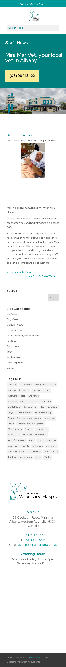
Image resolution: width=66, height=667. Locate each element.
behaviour (24, 390)
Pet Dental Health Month (34, 434)
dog (42, 406)
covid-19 (33, 401)
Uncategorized (15, 362)
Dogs (10, 412)
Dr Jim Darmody (43, 412)
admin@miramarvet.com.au (38, 545)
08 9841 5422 (36, 540)
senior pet (51, 446)
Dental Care (14, 406)
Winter (47, 457)
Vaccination (26, 457)
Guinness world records (29, 418)
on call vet (13, 434)
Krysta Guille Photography (30, 423)
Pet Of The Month (17, 440)
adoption (12, 384)
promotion (13, 446)
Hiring (11, 423)
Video (10, 368)
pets (31, 440)
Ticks (55, 451)
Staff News (50, 140)
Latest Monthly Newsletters (23, 335)
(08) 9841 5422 (22, 75)
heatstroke (49, 418)
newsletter (42, 429)
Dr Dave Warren (24, 412)
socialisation (35, 451)
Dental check (30, 406)
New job (29, 429)
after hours (26, 384)
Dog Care (12, 319)
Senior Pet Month (16, 451)
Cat (47, 390)
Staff (46, 451)
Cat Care (12, 314)
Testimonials (14, 357)
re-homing (37, 446)
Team (10, 351)
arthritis (12, 390)
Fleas (11, 418)
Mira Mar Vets (18, 140)
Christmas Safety (17, 401)
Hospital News (15, 330)
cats (23, 395)
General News (15, 324)
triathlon (12, 457)
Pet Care (12, 341)
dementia (46, 401)
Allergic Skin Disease (45, 384)
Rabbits (25, 446)
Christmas (33, 395)
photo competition (46, 440)
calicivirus (37, 390)
